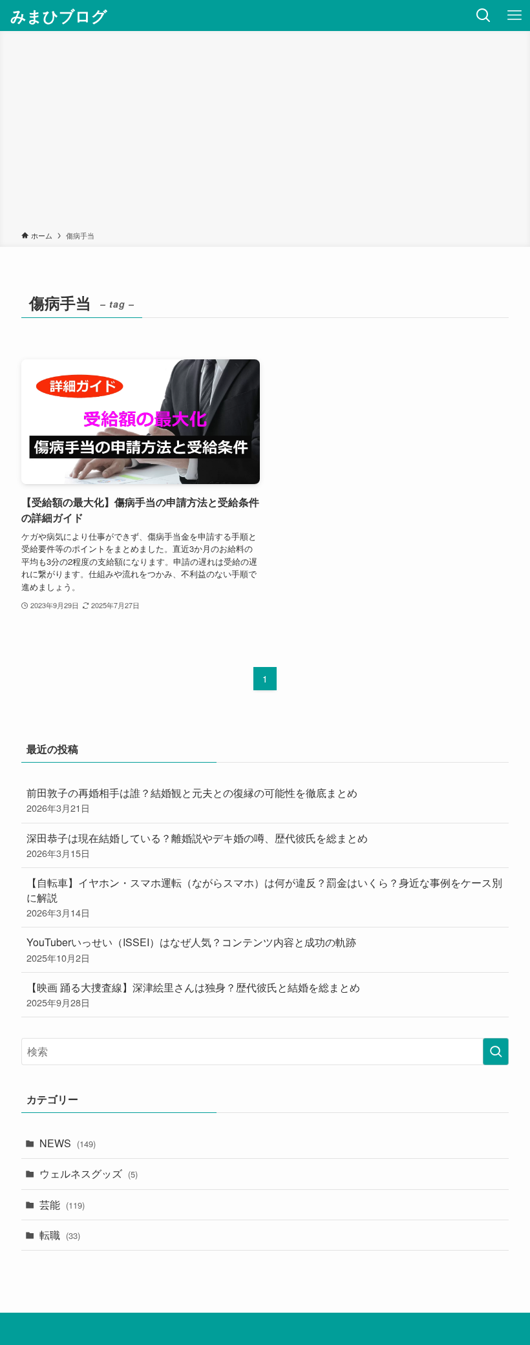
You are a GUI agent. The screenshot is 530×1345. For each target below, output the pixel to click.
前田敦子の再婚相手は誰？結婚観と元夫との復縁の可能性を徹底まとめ (191, 799)
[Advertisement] (265, 133)
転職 (59, 1234)
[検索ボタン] (483, 15)
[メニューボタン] (514, 15)
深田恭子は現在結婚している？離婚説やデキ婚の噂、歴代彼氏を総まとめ (197, 845)
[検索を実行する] (496, 1051)
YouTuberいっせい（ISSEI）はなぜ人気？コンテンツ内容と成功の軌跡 (191, 949)
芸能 (62, 1204)
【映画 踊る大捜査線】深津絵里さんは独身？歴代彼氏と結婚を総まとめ (193, 994)
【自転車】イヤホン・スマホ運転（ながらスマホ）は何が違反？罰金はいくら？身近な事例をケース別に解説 (264, 897)
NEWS (67, 1143)
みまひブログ (58, 15)
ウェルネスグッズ (88, 1173)
